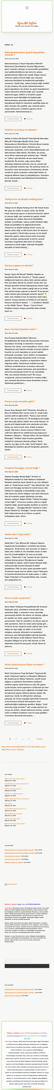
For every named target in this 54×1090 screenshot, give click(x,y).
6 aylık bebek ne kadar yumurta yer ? (17, 783)
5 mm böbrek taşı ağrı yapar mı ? (15, 808)
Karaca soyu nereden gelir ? (20, 401)
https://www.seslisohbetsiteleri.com (16, 747)
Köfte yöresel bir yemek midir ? (15, 778)
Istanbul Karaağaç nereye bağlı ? (22, 467)
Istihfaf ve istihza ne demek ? (21, 129)
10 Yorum (29, 318)
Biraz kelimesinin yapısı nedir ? (15, 823)
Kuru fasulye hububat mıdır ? (21, 329)
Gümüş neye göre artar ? (13, 818)
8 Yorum (29, 457)
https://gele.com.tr (38, 747)
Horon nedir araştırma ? (18, 597)
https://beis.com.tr (9, 750)
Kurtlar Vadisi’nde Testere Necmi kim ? (17, 799)
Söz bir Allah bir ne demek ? (14, 813)
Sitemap (20, 750)
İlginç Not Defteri (27, 23)
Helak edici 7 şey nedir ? (18, 534)
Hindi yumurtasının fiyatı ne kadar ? (24, 664)
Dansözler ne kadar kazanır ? (14, 793)
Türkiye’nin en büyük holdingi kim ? (24, 199)
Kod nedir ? (8, 803)
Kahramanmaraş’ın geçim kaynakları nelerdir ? (25, 53)
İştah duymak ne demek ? (13, 856)
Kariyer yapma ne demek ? (19, 265)
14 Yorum (29, 188)
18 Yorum (29, 119)
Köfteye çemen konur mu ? (13, 789)
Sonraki (39, 739)
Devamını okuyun (14, 119)
